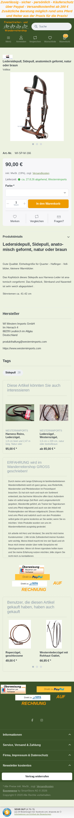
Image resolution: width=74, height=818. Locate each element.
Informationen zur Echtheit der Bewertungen (32, 814)
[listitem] (37, 106)
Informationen (12, 734)
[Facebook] (32, 720)
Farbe (9, 185)
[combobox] (51, 26)
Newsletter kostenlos (17, 765)
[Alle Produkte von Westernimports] (8, 56)
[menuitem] (13, 373)
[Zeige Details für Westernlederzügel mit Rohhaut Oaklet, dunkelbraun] (54, 634)
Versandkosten (41, 173)
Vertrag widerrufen (37, 776)
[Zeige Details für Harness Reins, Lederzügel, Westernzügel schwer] (20, 412)
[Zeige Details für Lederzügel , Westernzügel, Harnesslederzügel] (54, 412)
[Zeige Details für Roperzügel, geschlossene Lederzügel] (20, 634)
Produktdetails (13, 236)
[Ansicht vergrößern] (37, 106)
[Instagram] (42, 720)
